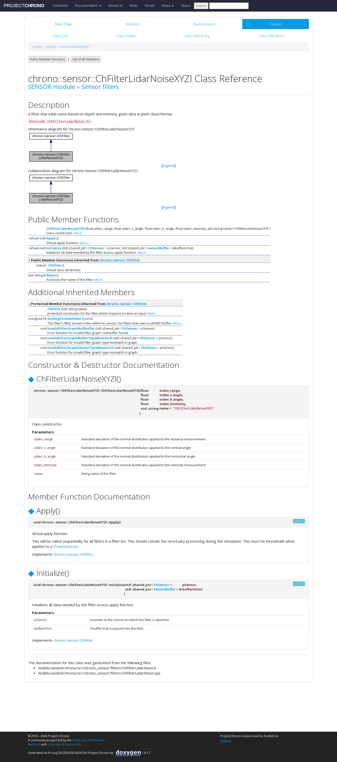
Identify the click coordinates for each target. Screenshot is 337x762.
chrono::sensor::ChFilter (119, 260)
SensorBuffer (158, 248)
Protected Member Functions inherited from (88, 303)
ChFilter (53, 309)
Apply (51, 238)
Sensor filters (100, 86)
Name (51, 275)
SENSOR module (51, 86)
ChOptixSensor (65, 546)
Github (225, 740)
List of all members (86, 59)
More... (79, 233)
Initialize (53, 248)
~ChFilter (53, 265)
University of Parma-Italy (64, 744)
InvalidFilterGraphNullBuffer (71, 328)
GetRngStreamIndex (64, 318)
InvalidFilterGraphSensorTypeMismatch (80, 347)
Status (185, 5)
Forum (149, 5)
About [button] (166, 5)
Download (60, 5)
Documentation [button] (87, 5)
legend (168, 165)
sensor (51, 47)
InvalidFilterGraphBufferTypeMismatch (79, 338)
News (133, 5)
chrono (37, 47)
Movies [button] (114, 5)
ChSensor (96, 248)
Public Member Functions (47, 59)
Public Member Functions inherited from (85, 260)
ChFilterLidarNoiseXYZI (74, 47)
